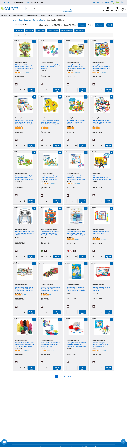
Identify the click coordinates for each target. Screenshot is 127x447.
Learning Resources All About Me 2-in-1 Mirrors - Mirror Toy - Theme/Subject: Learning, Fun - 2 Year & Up (24, 122)
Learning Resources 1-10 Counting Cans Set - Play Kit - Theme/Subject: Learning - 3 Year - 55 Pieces (101, 66)
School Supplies (25, 20)
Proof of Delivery (18, 15)
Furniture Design (60, 15)
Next (69, 376)
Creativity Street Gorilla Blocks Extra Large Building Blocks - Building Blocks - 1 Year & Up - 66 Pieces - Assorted (50, 233)
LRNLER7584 (18, 348)
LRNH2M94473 (70, 348)
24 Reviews (77, 128)
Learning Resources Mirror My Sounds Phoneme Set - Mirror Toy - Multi (101, 288)
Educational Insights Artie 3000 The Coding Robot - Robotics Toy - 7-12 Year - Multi (24, 233)
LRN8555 (69, 182)
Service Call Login (107, 10)
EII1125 (17, 237)
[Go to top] (123, 441)
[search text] (70, 9)
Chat (119, 2)
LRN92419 (95, 237)
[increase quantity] (24, 90)
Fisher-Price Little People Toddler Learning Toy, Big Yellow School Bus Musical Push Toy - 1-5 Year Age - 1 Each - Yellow (102, 177)
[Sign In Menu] (117, 9)
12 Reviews (77, 183)
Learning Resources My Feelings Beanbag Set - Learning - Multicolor (50, 66)
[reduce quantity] (16, 90)
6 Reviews (77, 72)
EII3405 (17, 70)
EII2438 (69, 293)
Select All (67, 25)
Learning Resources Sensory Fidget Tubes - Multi (101, 232)
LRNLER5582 (70, 237)
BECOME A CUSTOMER (101, 3)
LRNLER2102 (44, 126)
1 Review (77, 239)
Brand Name (29, 30)
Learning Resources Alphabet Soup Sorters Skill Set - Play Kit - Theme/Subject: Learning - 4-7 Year (24, 288)
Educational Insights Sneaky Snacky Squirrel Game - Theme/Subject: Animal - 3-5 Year (23, 66)
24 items (81, 25)
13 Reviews (26, 294)
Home (14, 20)
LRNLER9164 (70, 126)
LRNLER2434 (70, 70)
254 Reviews (52, 183)
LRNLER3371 (18, 126)
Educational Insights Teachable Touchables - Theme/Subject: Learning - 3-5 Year (50, 344)
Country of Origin (53, 30)
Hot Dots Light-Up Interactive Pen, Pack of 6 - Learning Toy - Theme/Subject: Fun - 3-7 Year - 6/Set (76, 288)
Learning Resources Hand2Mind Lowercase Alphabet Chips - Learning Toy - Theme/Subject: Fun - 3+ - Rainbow (76, 344)
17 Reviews (103, 128)
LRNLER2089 (44, 293)
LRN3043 (43, 70)
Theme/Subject (80, 30)
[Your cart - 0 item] (123, 8)
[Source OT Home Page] (9, 8)
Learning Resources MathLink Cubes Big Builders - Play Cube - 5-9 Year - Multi (102, 122)
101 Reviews (26, 72)
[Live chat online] (4, 442)
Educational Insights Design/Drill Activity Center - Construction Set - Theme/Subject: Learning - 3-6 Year (102, 344)
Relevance (99, 25)
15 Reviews (103, 239)
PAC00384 (43, 237)
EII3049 (43, 348)
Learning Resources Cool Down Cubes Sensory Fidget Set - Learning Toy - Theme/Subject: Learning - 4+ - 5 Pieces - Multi (76, 233)
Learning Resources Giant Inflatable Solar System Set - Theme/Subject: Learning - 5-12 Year (76, 66)
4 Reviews (51, 128)
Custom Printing (46, 15)
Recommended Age (66, 30)
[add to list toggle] (34, 41)
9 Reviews (103, 72)
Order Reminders (32, 15)
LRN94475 (95, 293)
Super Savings (5, 15)
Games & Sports (39, 20)
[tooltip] (16, 84)
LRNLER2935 (44, 182)
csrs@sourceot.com (36, 2)
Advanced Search (67, 11)
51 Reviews (103, 350)
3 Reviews (26, 128)
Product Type (40, 30)
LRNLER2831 (18, 182)
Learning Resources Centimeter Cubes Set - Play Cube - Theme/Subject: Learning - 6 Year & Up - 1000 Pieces (50, 288)
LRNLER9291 (96, 126)
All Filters (20, 30)
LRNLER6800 (96, 70)
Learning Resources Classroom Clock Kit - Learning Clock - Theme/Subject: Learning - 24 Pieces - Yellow (50, 122)
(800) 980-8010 (19, 2)
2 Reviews (51, 294)
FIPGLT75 (95, 182)
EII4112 (94, 348)
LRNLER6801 (18, 293)
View (109, 25)
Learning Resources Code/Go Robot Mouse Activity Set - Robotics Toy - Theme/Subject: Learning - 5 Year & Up (24, 177)
